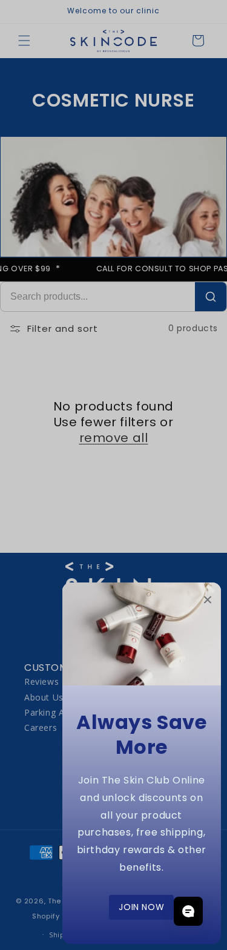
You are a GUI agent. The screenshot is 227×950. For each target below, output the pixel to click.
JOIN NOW (141, 907)
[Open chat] (188, 911)
